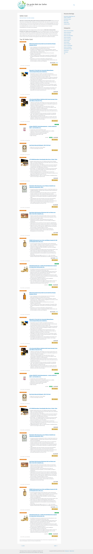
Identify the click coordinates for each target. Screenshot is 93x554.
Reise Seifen (66, 20)
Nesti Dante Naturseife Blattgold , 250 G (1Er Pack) (40, 145)
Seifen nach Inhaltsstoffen (68, 35)
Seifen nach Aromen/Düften (68, 30)
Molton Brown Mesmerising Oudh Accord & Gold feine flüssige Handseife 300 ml (42, 44)
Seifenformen (66, 50)
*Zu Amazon (55, 64)
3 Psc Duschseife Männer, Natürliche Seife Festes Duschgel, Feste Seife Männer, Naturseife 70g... (43, 100)
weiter (55, 545)
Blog (74, 4)
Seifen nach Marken (67, 37)
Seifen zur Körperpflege (68, 45)
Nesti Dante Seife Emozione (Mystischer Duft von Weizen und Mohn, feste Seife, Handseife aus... (42, 213)
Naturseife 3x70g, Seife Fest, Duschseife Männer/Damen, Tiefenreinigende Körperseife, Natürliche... (41, 71)
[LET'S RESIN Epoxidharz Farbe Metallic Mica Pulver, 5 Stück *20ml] (24, 162)
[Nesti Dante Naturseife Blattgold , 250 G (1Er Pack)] (24, 148)
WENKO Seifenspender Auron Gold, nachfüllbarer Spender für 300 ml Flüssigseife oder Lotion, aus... (43, 241)
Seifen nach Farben (23, 17)
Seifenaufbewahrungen (68, 48)
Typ (64, 53)
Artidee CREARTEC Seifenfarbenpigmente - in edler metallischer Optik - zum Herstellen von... (43, 127)
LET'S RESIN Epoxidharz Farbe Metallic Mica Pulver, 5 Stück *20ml (43, 159)
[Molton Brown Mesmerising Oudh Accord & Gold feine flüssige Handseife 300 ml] (24, 47)
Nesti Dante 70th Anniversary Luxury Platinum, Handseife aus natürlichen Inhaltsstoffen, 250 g (42, 186)
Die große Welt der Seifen (37, 4)
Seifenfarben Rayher (67, 19)
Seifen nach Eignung (67, 32)
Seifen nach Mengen (67, 38)
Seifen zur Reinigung (67, 47)
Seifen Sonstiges (67, 40)
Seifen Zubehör (66, 42)
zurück (23, 545)
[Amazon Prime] (56, 62)
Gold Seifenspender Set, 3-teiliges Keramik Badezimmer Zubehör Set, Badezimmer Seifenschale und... (43, 266)
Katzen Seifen (66, 22)
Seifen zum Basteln (67, 43)
